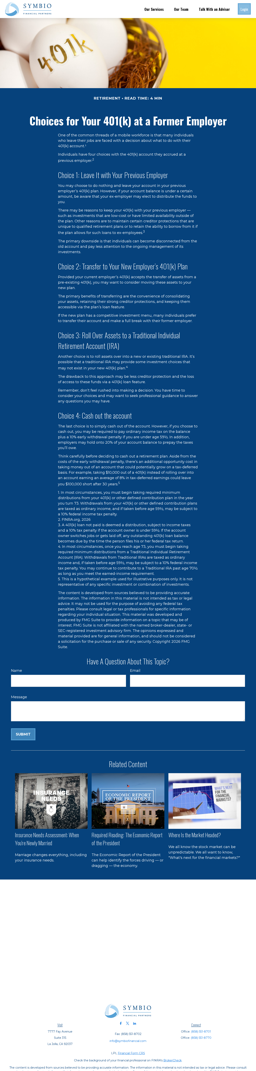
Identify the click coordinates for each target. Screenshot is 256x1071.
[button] (154, 9)
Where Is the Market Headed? (194, 835)
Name (16, 670)
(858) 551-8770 (201, 1038)
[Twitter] (127, 1023)
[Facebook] (120, 1023)
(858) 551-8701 (201, 1031)
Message (19, 697)
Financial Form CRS (131, 1053)
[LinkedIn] (134, 1023)
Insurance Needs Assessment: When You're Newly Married (47, 839)
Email (135, 670)
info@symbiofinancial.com (128, 1041)
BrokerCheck (172, 1060)
